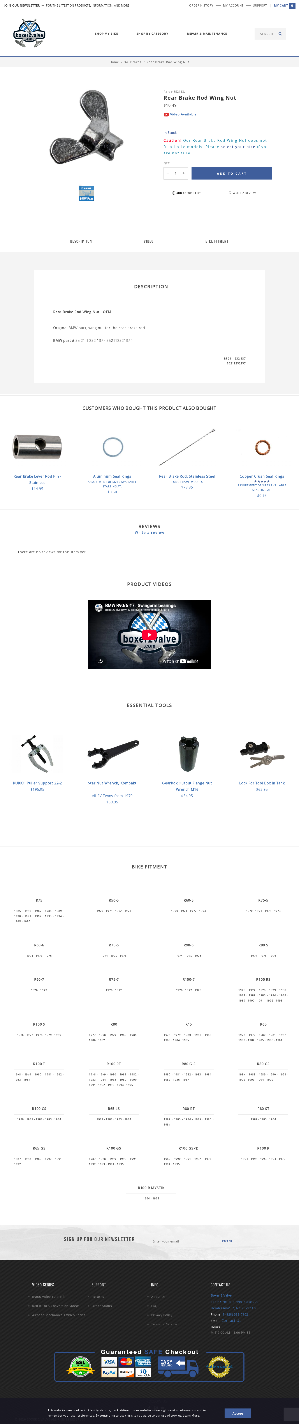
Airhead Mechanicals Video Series (58, 1315)
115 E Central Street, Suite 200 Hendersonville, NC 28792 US (235, 1301)
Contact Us (231, 1320)
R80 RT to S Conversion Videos (56, 1306)
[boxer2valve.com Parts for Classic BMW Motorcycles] (29, 33)
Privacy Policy (161, 1315)
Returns (98, 1297)
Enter (227, 1241)
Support (260, 5)
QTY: (167, 163)
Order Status (102, 1306)
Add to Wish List (188, 193)
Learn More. (191, 1415)
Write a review (149, 532)
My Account (233, 5)
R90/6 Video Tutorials (48, 1297)
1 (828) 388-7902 (235, 1314)
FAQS (155, 1306)
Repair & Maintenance (207, 34)
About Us (158, 1297)
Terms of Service (164, 1324)
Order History (201, 5)
